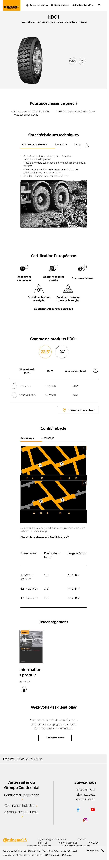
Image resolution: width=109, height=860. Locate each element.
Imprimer (42, 843)
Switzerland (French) (82, 5)
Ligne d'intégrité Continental (52, 839)
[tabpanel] (53, 188)
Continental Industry (19, 805)
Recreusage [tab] (27, 438)
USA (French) (67, 855)
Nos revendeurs (61, 5)
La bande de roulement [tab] (33, 144)
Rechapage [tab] (48, 438)
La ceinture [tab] (61, 144)
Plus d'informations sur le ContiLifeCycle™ (44, 537)
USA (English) (51, 855)
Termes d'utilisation (68, 843)
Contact (81, 839)
